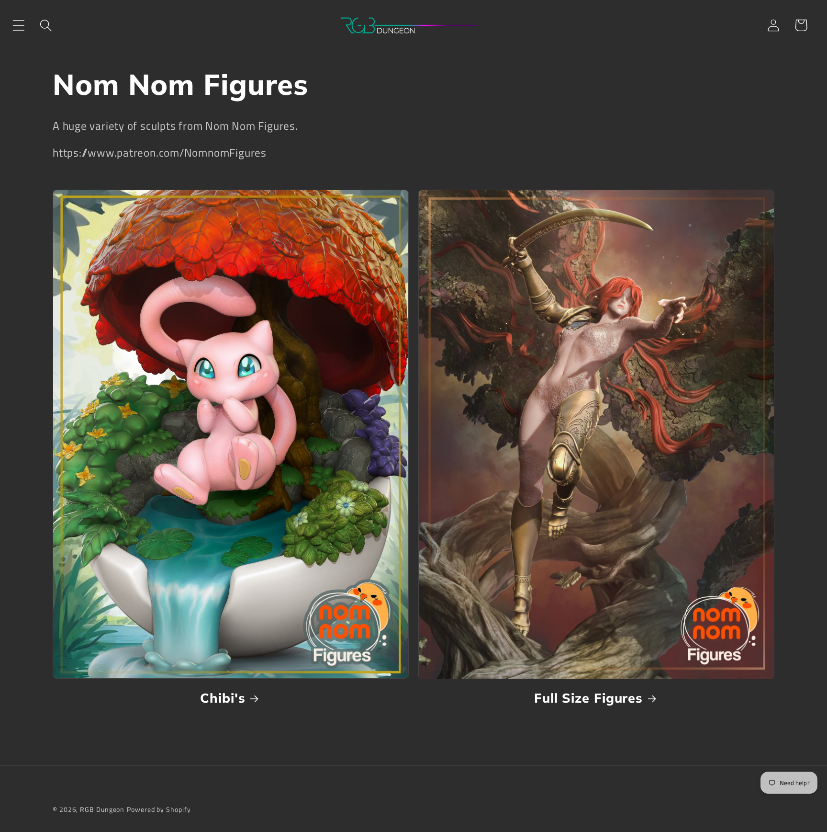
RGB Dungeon (102, 809)
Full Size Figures (588, 698)
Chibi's (222, 698)
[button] (18, 25)
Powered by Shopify (158, 809)
